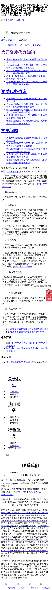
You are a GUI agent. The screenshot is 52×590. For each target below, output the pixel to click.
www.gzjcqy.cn (14, 171)
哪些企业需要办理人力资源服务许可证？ (29, 329)
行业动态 (24, 45)
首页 (3, 40)
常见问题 (37, 45)
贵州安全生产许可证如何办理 (20, 362)
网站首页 (11, 588)
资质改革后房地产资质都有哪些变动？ (28, 332)
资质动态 (12, 45)
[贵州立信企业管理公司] (25, 24)
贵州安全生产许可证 (22, 266)
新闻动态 (12, 40)
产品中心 (23, 588)
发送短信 (34, 588)
